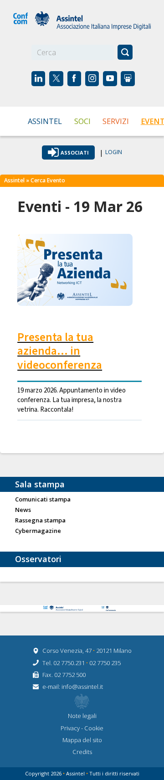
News (23, 510)
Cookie (93, 728)
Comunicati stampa (43, 499)
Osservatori (38, 558)
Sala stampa (40, 484)
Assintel (45, 121)
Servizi (115, 121)
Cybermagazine (38, 531)
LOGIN (113, 152)
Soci (82, 121)
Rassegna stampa (40, 520)
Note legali (82, 716)
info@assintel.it (82, 686)
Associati (75, 152)
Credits (82, 752)
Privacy (71, 728)
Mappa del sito (82, 740)
